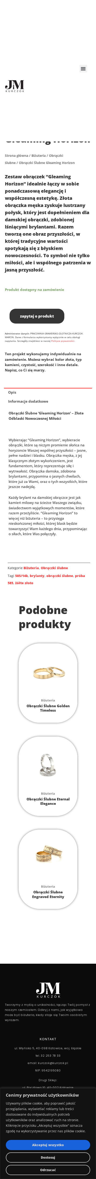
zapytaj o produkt (37, 316)
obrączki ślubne (59, 576)
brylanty (37, 576)
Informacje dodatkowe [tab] (28, 401)
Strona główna (16, 155)
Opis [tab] (12, 392)
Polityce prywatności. (63, 341)
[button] (83, 68)
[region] (48, 1133)
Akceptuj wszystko (48, 1145)
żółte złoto (24, 583)
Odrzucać (48, 1170)
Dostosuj (48, 1157)
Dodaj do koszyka (9, 301)
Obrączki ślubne (54, 568)
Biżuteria (38, 155)
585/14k (21, 576)
